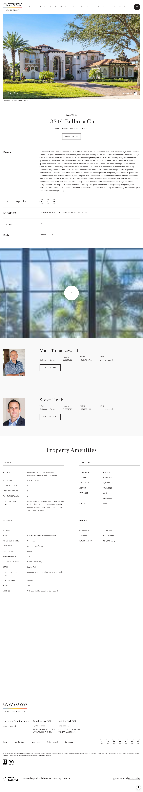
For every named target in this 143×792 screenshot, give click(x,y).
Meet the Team (19, 742)
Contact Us (69, 742)
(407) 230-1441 (86, 409)
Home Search (87, 7)
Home (5, 742)
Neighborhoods (52, 742)
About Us (33, 7)
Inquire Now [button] (71, 136)
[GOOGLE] (132, 741)
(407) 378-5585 (64, 726)
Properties (49, 7)
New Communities (68, 7)
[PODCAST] (138, 741)
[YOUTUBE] (120, 741)
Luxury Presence (62, 778)
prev (10, 93)
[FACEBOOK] (102, 741)
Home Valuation (121, 7)
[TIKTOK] (126, 741)
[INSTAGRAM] (108, 741)
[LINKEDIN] (114, 741)
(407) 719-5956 (86, 360)
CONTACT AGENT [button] (50, 367)
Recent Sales (103, 7)
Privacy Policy (134, 778)
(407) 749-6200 (39, 726)
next (16, 93)
